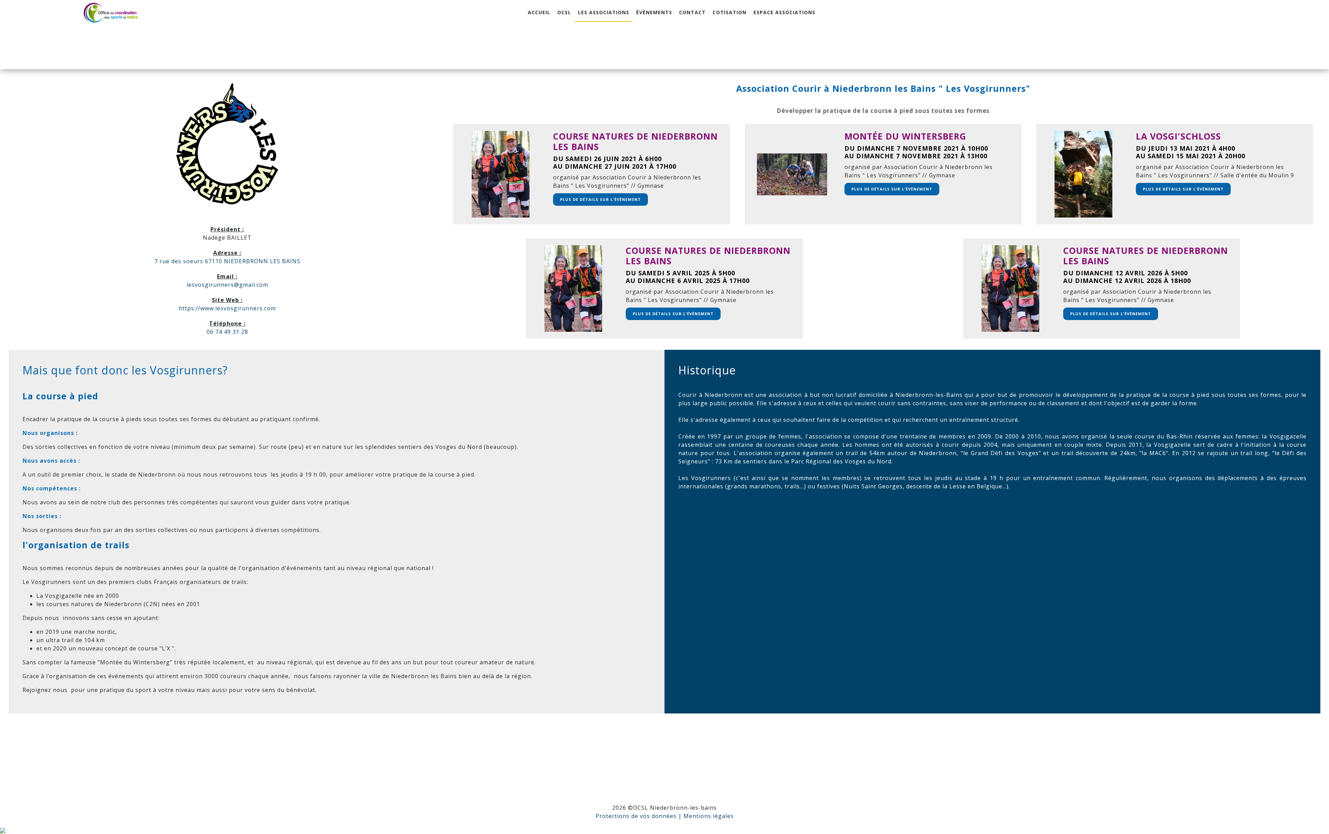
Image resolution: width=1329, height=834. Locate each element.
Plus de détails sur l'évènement (600, 199)
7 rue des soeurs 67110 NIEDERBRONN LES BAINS (227, 261)
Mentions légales (709, 816)
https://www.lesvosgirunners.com (227, 308)
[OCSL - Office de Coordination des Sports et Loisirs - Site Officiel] (111, 12)
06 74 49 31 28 (227, 332)
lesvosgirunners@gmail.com (227, 285)
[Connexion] (3, 830)
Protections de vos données (636, 816)
